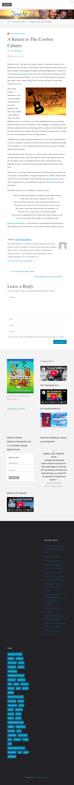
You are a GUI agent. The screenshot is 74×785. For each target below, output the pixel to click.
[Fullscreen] (65, 402)
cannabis (19, 658)
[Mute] (61, 402)
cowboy (21, 667)
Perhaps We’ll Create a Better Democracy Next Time (54, 549)
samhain (11, 731)
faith (9, 684)
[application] (53, 396)
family (16, 684)
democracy (12, 671)
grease (25, 688)
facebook (21, 680)
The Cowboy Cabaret (19, 22)
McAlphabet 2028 (51, 556)
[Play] (43, 402)
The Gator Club (30, 74)
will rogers (11, 756)
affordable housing (14, 654)
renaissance (20, 727)
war (19, 752)
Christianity (12, 663)
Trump (25, 739)
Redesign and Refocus (53, 560)
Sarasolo (35, 64)
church (21, 663)
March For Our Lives (15, 697)
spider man (23, 735)
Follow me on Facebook (15, 223)
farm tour (24, 684)
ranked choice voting (15, 722)
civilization (11, 667)
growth (10, 692)
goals (18, 688)
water (26, 752)
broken (10, 658)
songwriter (12, 735)
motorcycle (12, 705)
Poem (18, 714)
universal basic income (16, 748)
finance (10, 688)
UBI (9, 744)
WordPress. (44, 777)
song (19, 731)
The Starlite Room (15, 74)
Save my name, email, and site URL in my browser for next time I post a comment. (36, 337)
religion (10, 727)
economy (11, 680)
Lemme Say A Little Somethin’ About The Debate (52, 587)
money (20, 701)
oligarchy (19, 709)
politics (18, 718)
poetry (10, 718)
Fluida (36, 777)
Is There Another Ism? (53, 572)
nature (10, 709)
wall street (12, 752)
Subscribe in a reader (16, 408)
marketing (11, 701)
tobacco (17, 739)
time (9, 739)
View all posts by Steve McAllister (20, 261)
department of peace (16, 675)
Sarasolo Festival (52, 179)
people (10, 714)
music (21, 705)
